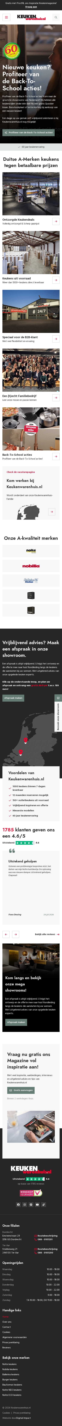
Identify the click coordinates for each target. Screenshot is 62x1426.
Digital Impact (23, 1418)
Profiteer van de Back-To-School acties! (31, 133)
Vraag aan (31, 7)
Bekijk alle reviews (45, 934)
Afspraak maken (13, 698)
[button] (6, 934)
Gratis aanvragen (23, 1090)
